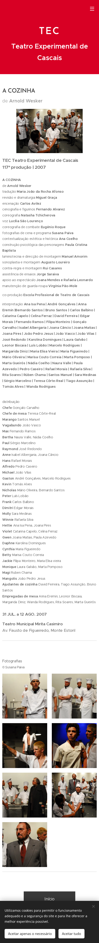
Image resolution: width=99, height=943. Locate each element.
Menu (92, 8)
